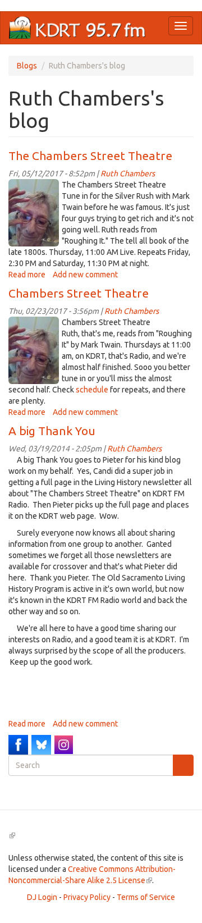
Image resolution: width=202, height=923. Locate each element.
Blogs (27, 65)
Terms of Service (146, 897)
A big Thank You (51, 430)
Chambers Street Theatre (78, 293)
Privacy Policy (87, 897)
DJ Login (42, 897)
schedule (92, 389)
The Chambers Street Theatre (90, 155)
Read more (26, 274)
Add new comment (85, 274)
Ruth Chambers (127, 173)
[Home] (77, 27)
